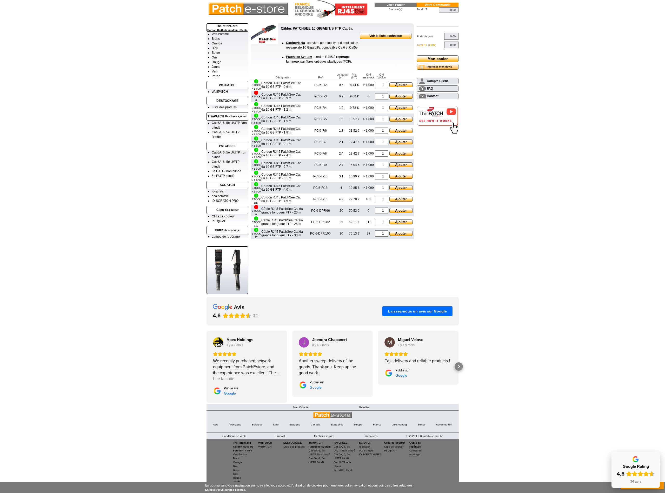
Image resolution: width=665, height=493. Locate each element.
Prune (216, 76)
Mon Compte (301, 407)
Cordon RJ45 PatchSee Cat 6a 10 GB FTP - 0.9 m (281, 96)
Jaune (216, 67)
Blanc (216, 39)
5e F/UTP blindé (223, 176)
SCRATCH (227, 185)
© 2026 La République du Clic (425, 436)
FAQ (430, 88)
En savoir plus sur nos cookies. (225, 489)
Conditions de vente (234, 436)
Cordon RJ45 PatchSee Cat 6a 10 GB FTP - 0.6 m (281, 85)
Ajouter (401, 85)
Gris (214, 57)
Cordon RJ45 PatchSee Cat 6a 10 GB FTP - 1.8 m (281, 130)
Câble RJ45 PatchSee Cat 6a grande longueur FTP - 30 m (282, 233)
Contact (432, 96)
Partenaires (370, 436)
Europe (358, 424)
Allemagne (235, 424)
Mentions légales (324, 436)
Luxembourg (399, 424)
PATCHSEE (227, 146)
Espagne (294, 424)
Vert (214, 71)
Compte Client (437, 81)
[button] (206, 366)
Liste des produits (224, 107)
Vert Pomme (220, 34)
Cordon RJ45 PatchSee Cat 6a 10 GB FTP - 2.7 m (281, 165)
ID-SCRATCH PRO (225, 201)
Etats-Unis (337, 424)
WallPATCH (227, 85)
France (377, 424)
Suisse (421, 424)
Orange (217, 43)
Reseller (364, 407)
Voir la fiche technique (385, 36)
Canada (315, 424)
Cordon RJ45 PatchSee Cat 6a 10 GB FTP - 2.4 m (281, 153)
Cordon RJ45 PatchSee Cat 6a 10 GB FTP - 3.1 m (281, 176)
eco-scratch (220, 196)
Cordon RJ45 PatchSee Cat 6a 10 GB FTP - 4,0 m (281, 187)
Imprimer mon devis (439, 66)
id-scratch (218, 191)
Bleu (215, 48)
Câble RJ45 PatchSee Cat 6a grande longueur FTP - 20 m (282, 210)
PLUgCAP (219, 221)
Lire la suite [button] (223, 379)
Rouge (216, 62)
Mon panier (438, 59)
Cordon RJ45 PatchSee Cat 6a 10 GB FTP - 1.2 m (281, 107)
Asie (215, 424)
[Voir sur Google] (218, 342)
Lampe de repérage (226, 236)
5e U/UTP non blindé (226, 171)
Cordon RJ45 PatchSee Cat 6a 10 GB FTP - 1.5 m (281, 119)
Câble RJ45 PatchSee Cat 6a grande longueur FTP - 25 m (282, 222)
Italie (276, 424)
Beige (216, 53)
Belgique (257, 424)
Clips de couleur (223, 216)
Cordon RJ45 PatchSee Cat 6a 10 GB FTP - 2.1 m (281, 142)
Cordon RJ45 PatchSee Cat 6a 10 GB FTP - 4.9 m (281, 199)
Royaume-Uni (444, 424)
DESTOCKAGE (227, 101)
